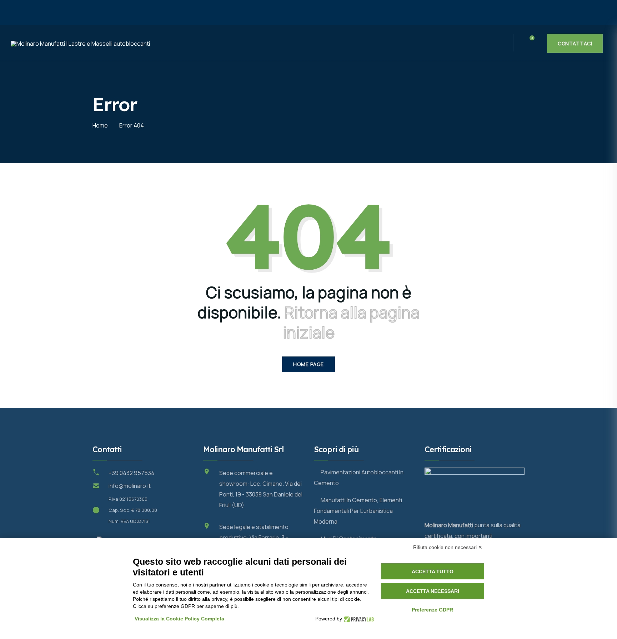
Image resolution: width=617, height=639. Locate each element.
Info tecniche (242, 43)
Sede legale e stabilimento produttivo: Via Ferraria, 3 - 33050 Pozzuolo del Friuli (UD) (258, 537)
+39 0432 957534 (132, 473)
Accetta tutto (432, 571)
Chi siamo (294, 43)
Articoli (333, 43)
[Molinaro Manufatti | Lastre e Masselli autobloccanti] (167, 12)
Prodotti (190, 43)
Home (157, 43)
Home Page (308, 364)
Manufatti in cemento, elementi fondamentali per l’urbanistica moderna (358, 510)
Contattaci (575, 43)
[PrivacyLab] (358, 618)
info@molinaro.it (130, 486)
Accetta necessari (432, 591)
